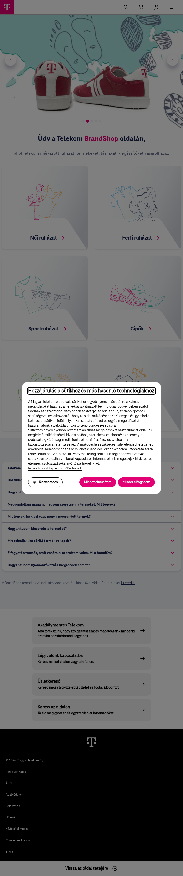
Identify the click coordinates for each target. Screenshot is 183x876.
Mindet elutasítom (97, 482)
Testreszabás (48, 482)
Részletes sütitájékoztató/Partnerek (55, 468)
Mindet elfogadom (136, 482)
